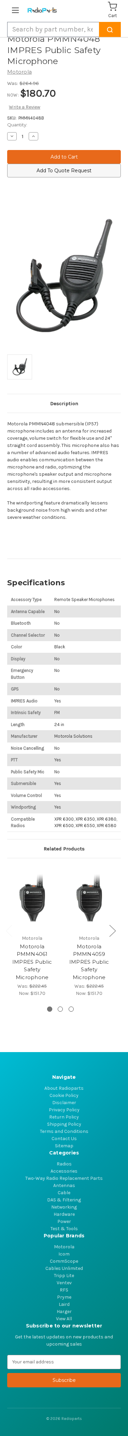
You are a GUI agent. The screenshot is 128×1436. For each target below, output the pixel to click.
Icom (64, 1254)
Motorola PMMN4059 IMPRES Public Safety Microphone (89, 962)
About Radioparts (64, 1088)
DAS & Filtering (64, 1200)
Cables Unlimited (64, 1268)
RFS (64, 1290)
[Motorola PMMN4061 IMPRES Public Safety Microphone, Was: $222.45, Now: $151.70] (32, 898)
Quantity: (17, 124)
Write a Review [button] (24, 107)
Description (64, 403)
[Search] (110, 29)
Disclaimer (64, 1103)
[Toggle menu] (16, 10)
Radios (64, 1164)
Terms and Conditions (64, 1131)
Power (64, 1221)
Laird (64, 1304)
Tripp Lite (64, 1275)
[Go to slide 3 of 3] (71, 1009)
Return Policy (64, 1117)
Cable (64, 1193)
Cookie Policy (64, 1095)
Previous (9, 930)
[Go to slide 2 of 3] (60, 1009)
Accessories (64, 1171)
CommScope (64, 1261)
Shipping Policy (64, 1124)
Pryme (64, 1297)
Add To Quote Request (64, 170)
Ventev (64, 1283)
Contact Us (64, 1138)
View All (64, 1319)
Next (112, 930)
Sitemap (64, 1146)
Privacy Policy (64, 1110)
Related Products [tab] (64, 849)
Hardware (64, 1214)
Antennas (64, 1185)
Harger (64, 1311)
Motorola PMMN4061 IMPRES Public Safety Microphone (32, 962)
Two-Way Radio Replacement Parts (64, 1178)
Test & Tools (64, 1229)
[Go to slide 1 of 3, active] (49, 1009)
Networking (64, 1207)
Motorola (64, 1247)
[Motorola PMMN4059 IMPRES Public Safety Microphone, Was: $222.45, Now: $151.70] (89, 898)
